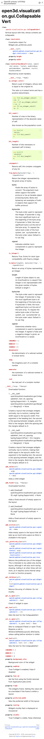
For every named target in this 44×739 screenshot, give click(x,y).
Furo (33, 736)
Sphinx (18, 736)
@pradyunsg (27, 736)
